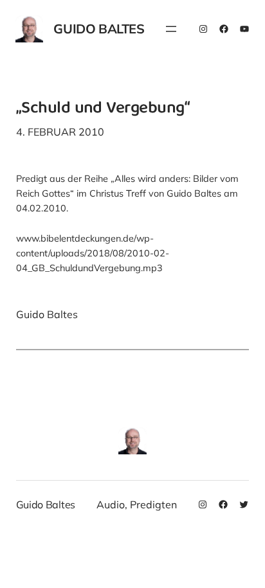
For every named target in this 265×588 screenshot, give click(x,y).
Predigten (153, 504)
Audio (110, 504)
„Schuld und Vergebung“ (102, 109)
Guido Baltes (98, 29)
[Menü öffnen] (171, 29)
